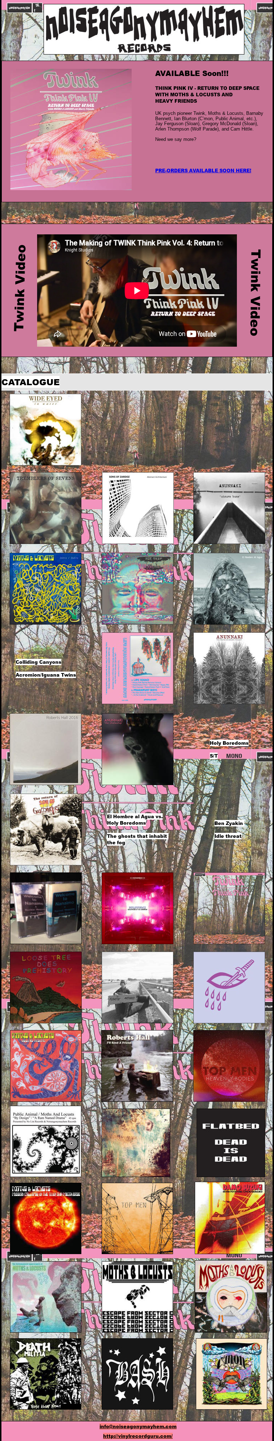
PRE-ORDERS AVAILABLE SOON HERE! (203, 170)
